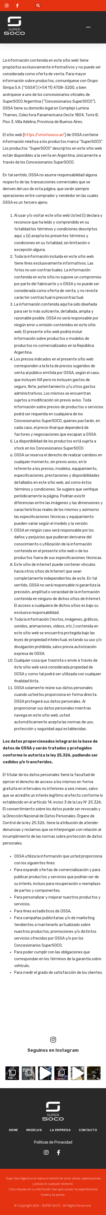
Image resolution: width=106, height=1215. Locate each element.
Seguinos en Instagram (53, 1050)
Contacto (88, 1130)
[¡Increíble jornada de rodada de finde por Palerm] (77, 1073)
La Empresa (60, 1130)
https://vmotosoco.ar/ (44, 135)
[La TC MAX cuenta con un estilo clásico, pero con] (94, 1073)
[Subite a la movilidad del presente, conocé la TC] (28, 1073)
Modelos (34, 1130)
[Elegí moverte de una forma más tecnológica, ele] (61, 1073)
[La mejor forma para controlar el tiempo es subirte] (45, 1073)
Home (13, 1130)
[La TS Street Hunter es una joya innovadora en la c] (12, 1073)
